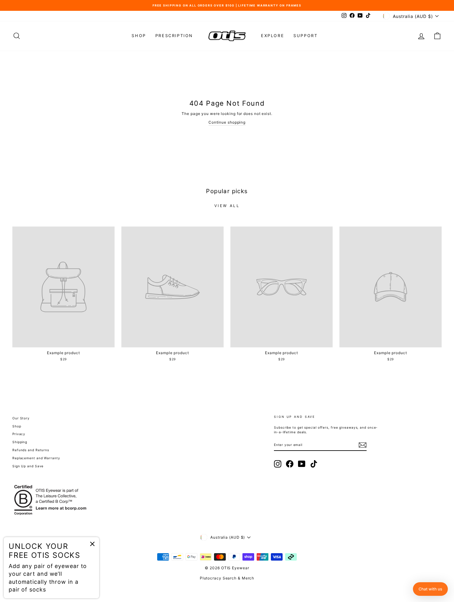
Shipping (19, 442)
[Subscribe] (363, 445)
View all (227, 205)
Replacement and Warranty (36, 458)
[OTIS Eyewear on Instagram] (277, 464)
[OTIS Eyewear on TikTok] (313, 464)
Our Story (21, 418)
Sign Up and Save (28, 466)
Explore (272, 35)
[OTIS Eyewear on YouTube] (301, 464)
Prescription (174, 35)
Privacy (18, 434)
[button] (430, 589)
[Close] (92, 544)
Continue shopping (227, 122)
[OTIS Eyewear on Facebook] (289, 464)
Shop (139, 35)
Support (305, 35)
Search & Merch (238, 578)
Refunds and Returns (30, 450)
